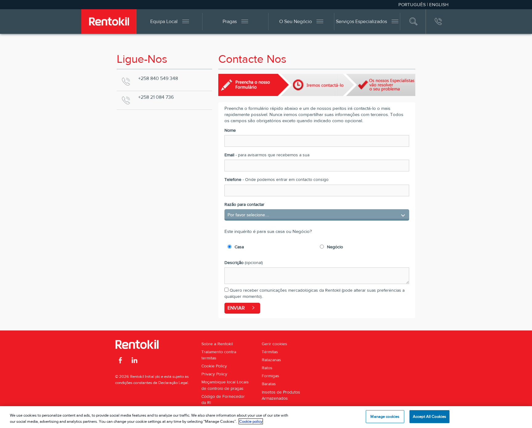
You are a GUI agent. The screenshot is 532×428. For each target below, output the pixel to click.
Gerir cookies (274, 343)
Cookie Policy (214, 365)
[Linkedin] (134, 361)
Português (412, 4)
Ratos (267, 367)
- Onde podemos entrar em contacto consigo (276, 179)
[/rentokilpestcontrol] (120, 361)
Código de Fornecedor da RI (223, 399)
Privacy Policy (214, 373)
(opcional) (243, 262)
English (439, 4)
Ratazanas (271, 359)
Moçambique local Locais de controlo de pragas (225, 384)
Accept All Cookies (429, 416)
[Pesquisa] (413, 21)
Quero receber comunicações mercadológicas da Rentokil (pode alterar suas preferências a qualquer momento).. (314, 293)
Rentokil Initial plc (145, 376)
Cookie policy (250, 421)
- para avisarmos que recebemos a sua (266, 154)
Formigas (270, 375)
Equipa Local (164, 21)
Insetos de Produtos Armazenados (281, 395)
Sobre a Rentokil (217, 343)
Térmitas (270, 351)
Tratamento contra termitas (218, 354)
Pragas (230, 21)
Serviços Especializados (361, 21)
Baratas (269, 383)
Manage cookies (384, 416)
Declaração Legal (173, 382)
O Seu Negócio (295, 21)
